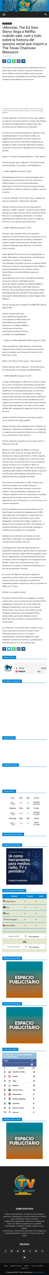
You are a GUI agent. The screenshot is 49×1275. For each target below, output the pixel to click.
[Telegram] (24, 1251)
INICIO (6, 1266)
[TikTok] (30, 1251)
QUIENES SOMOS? (16, 1266)
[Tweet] (9, 61)
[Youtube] (24, 1257)
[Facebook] (5, 1251)
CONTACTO (24, 1268)
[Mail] (17, 1251)
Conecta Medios (38, 1272)
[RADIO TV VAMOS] (24, 5)
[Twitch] (36, 1251)
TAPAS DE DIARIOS (37, 1266)
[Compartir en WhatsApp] (14, 61)
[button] (4, 14)
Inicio (4, 20)
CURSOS (26, 1266)
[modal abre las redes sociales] (23, 61)
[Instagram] (11, 1251)
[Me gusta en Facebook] (19, 61)
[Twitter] (42, 1251)
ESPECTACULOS (13, 20)
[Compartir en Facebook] (4, 61)
